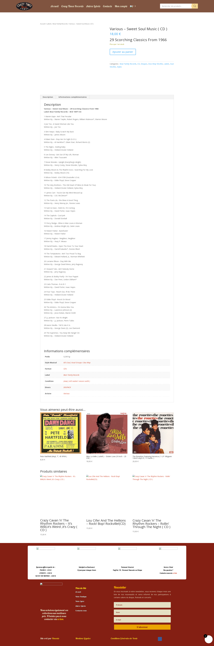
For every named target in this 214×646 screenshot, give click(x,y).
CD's (65, 369)
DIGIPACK (67, 387)
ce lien (175, 573)
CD (138, 64)
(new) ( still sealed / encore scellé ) (77, 381)
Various (66, 393)
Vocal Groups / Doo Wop (80, 362)
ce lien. (60, 619)
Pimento (55, 638)
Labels (49, 24)
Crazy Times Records (72, 6)
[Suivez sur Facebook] (160, 639)
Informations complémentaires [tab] (73, 97)
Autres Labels (93, 6)
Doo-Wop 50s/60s (155, 64)
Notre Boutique (81, 596)
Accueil (55, 6)
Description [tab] (48, 97)
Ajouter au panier (122, 51)
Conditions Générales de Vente (124, 638)
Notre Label (79, 601)
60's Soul (67, 362)
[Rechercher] (195, 6)
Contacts (107, 6)
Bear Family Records (60, 24)
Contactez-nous (81, 610)
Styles (119, 67)
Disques (144, 64)
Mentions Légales (82, 638)
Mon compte (121, 6)
